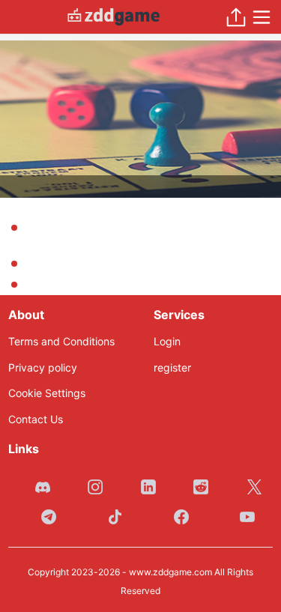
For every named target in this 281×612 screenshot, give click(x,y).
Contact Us (35, 419)
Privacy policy (42, 367)
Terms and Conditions (61, 341)
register (172, 367)
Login (167, 341)
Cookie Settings (46, 393)
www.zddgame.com (170, 572)
